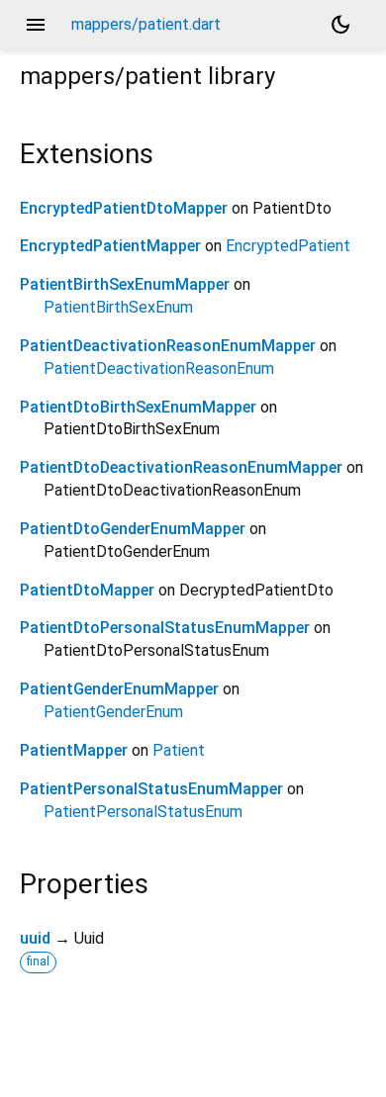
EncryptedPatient (288, 245)
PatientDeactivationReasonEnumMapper (168, 345)
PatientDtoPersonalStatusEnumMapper (165, 627)
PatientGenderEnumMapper (119, 689)
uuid (35, 938)
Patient (178, 750)
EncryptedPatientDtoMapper (124, 208)
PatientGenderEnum (113, 711)
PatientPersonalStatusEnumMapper (151, 788)
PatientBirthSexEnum (118, 307)
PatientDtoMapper (87, 590)
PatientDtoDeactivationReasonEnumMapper (181, 467)
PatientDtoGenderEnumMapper (132, 528)
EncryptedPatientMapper (110, 245)
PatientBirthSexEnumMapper (125, 284)
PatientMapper (74, 750)
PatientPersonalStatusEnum (143, 811)
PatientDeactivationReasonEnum (159, 368)
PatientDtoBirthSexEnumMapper (138, 407)
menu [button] (36, 25)
